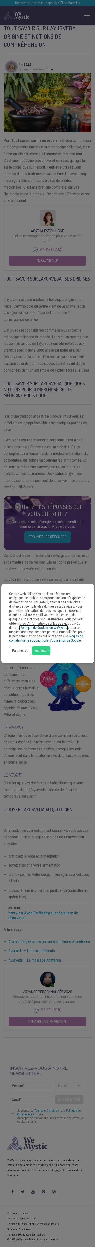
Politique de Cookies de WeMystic (43, 628)
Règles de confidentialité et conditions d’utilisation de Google (46, 638)
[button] (20, 650)
